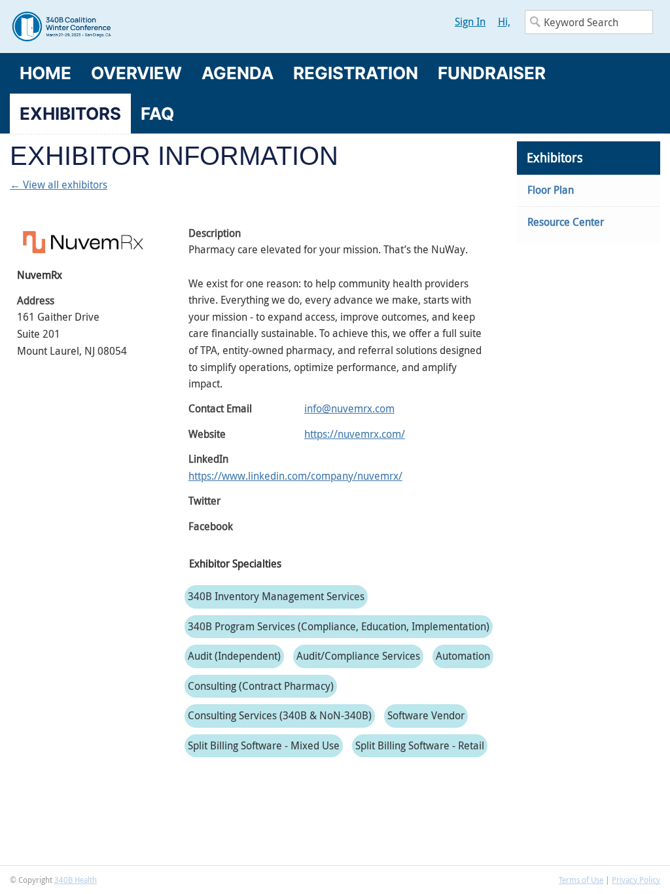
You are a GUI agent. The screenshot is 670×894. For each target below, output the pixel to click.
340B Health (75, 879)
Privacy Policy (636, 879)
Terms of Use (581, 879)
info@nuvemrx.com (349, 408)
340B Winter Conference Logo (172, 26)
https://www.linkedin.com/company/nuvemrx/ (295, 476)
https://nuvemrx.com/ (354, 434)
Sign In (470, 21)
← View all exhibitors (58, 184)
